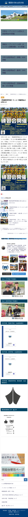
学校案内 (2, 6)
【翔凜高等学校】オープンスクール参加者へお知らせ (16, 233)
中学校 (6, 6)
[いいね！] (1, 194)
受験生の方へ (17, 511)
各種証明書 (4, 502)
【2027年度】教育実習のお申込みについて (12, 494)
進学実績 (24, 6)
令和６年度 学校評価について (9, 498)
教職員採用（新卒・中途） (8, 491)
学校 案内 (5, 510)
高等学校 (11, 6)
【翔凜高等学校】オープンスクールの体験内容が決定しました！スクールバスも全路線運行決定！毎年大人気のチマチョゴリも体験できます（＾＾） (14, 229)
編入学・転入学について (8, 505)
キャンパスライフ (17, 6)
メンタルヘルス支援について (9, 487)
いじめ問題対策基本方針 (7, 483)
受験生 (2, 97)
